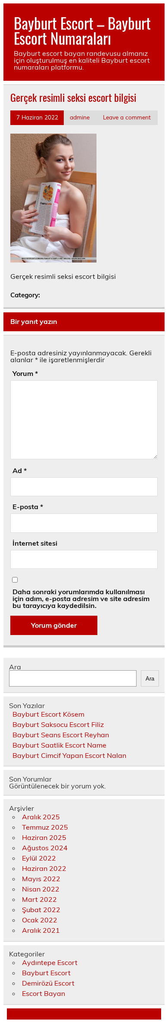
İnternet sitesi (34, 543)
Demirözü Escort (48, 983)
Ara (15, 667)
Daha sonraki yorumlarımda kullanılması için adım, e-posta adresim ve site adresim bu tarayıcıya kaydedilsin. (80, 598)
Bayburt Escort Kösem (48, 714)
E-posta (27, 506)
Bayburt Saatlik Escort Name (59, 745)
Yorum (25, 373)
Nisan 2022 (40, 889)
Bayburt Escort (46, 972)
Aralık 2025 (41, 816)
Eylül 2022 (39, 858)
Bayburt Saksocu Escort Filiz (58, 724)
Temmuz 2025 (45, 827)
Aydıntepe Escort (50, 962)
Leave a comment (127, 117)
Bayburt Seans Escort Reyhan (60, 734)
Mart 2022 (39, 899)
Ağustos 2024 (45, 847)
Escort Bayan (43, 993)
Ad (19, 470)
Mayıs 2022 (41, 878)
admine (80, 117)
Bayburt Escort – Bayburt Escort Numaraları (82, 30)
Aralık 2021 (41, 930)
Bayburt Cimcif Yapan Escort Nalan (69, 755)
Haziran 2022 (44, 868)
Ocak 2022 (39, 920)
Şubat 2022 (41, 909)
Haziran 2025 (44, 837)
